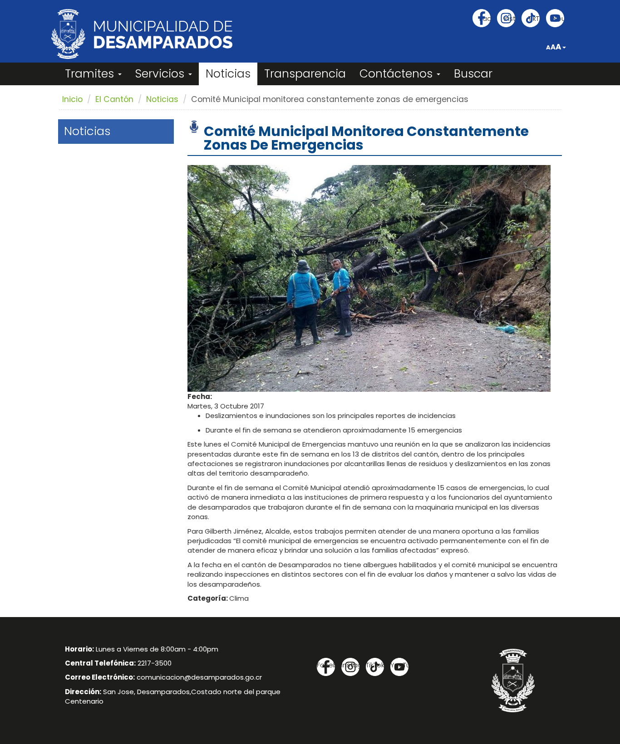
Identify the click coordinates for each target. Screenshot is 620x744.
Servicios (161, 74)
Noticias (228, 74)
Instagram (509, 18)
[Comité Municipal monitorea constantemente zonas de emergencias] (369, 277)
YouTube (558, 18)
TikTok (534, 18)
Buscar (473, 74)
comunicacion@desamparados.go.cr (199, 677)
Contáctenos (397, 74)
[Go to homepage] (141, 34)
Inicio (72, 99)
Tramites (91, 74)
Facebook (485, 18)
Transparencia (305, 74)
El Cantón (114, 99)
